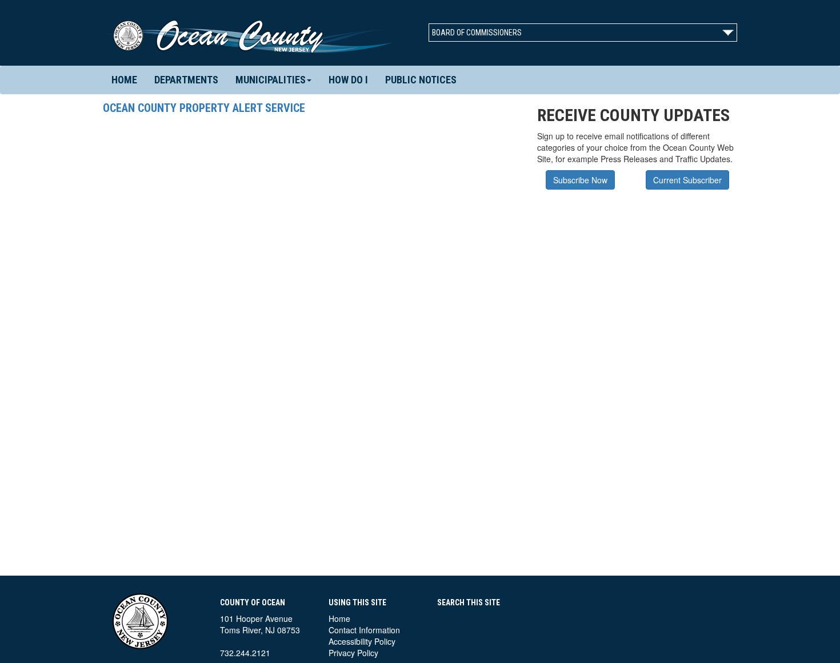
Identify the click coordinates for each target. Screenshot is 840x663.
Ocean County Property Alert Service (204, 108)
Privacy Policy (353, 652)
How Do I (348, 80)
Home (124, 80)
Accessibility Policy (362, 641)
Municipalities (270, 80)
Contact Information (364, 630)
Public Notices (421, 80)
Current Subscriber (687, 180)
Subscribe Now (580, 180)
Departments (186, 80)
